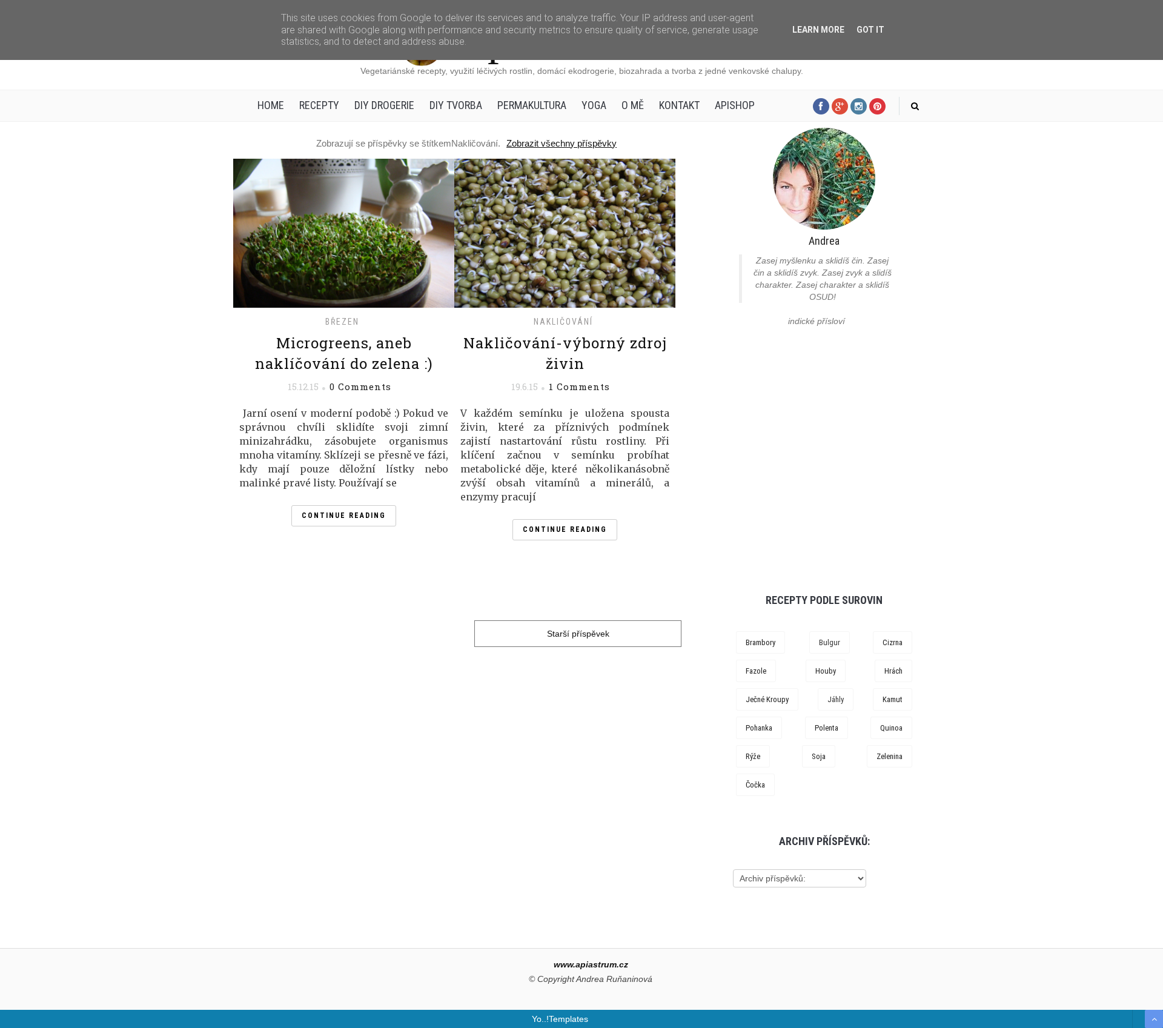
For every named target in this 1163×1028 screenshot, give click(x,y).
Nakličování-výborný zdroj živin (565, 353)
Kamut (893, 699)
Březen (342, 322)
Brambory (760, 642)
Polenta (826, 727)
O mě (632, 105)
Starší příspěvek (578, 633)
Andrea (824, 240)
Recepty (319, 105)
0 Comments (360, 386)
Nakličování (563, 322)
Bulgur (829, 642)
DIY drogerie (384, 105)
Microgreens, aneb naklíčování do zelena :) (344, 353)
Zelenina (889, 756)
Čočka (755, 784)
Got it (870, 30)
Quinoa (891, 727)
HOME (270, 105)
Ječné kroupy (767, 699)
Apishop (735, 105)
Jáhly (835, 699)
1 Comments (579, 386)
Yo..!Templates (560, 1019)
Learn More (818, 30)
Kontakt (679, 105)
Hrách (893, 670)
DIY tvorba (455, 105)
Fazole (756, 670)
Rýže (753, 756)
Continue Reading (344, 515)
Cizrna (893, 642)
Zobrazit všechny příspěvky (561, 143)
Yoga (594, 105)
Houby (825, 670)
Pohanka (759, 727)
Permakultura (531, 105)
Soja (819, 756)
